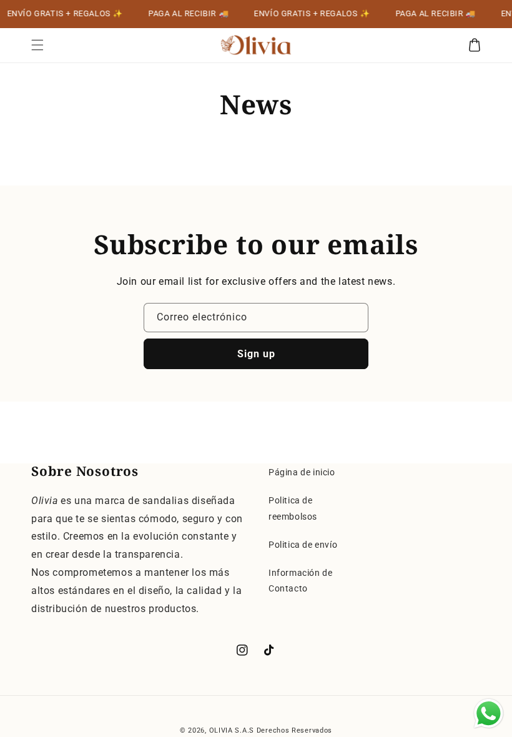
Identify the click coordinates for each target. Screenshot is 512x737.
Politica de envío (302, 545)
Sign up (256, 354)
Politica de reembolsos (292, 508)
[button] (37, 45)
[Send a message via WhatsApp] (488, 713)
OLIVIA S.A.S (231, 730)
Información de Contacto (300, 580)
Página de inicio (301, 472)
